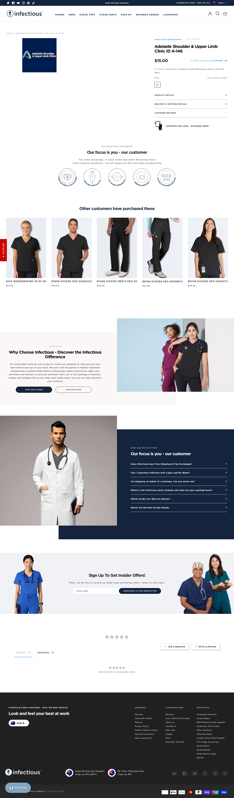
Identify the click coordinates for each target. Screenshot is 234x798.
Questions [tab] (44, 652)
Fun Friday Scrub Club (208, 742)
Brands (200, 757)
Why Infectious (204, 730)
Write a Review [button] (207, 646)
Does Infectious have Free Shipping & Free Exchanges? (161, 464)
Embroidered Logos (206, 754)
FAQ (168, 738)
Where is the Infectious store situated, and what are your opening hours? (171, 490)
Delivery (139, 714)
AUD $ (220, 3)
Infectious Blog (204, 734)
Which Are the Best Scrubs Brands (150, 507)
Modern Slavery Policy (146, 730)
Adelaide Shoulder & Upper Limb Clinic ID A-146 (39, 33)
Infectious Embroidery (168, 39)
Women (59, 14)
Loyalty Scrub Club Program (211, 738)
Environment (203, 746)
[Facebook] (13, 3)
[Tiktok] (33, 3)
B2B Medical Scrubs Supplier (211, 722)
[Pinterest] (28, 3)
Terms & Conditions (144, 734)
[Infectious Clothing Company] (25, 13)
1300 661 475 (203, 3)
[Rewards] (18, 788)
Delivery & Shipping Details (171, 104)
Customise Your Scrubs (208, 726)
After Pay (170, 730)
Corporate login (185, 3)
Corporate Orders (143, 718)
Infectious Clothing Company (29, 791)
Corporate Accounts (207, 714)
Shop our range (34, 390)
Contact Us (171, 726)
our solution (73, 390)
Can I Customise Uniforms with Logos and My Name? (160, 472)
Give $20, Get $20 (175, 742)
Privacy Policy (142, 726)
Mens (72, 14)
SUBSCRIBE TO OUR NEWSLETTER (140, 591)
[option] (117, 3)
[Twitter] (8, 3)
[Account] (210, 14)
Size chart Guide (217, 78)
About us (170, 722)
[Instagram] (23, 3)
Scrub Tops (87, 14)
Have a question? (143, 738)
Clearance (170, 14)
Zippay (169, 734)
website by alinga (55, 791)
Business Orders (147, 14)
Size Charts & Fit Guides (178, 718)
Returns (139, 722)
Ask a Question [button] (176, 646)
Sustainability (203, 750)
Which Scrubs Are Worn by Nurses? (150, 498)
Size (157, 78)
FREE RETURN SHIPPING (117, 3)
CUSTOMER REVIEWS (165, 113)
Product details (164, 95)
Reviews (170, 714)
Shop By (126, 14)
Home (10, 33)
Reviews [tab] (21, 652)
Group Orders (203, 718)
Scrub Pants (108, 14)
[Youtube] (18, 3)
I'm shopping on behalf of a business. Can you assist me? (163, 481)
